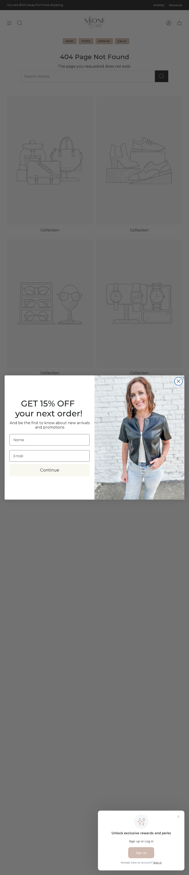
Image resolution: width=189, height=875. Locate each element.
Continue (49, 470)
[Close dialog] (178, 381)
